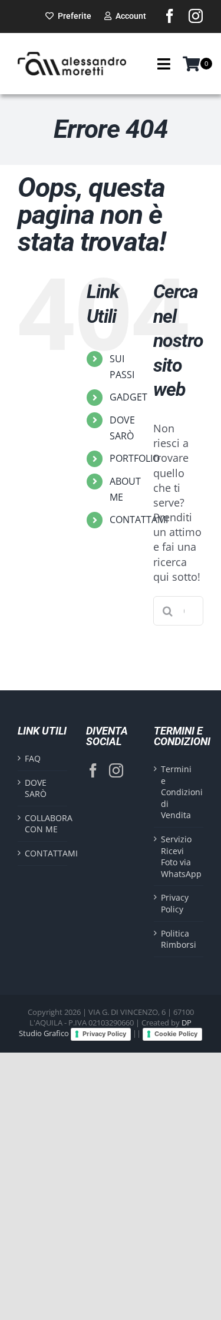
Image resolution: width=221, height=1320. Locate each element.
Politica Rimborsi (178, 939)
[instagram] (196, 16)
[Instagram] (116, 770)
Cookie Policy (175, 1034)
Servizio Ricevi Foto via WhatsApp (179, 856)
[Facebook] (93, 770)
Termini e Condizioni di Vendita (179, 792)
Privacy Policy (175, 903)
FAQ (33, 758)
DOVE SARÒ (36, 788)
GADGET (128, 397)
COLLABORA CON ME (43, 823)
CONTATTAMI (139, 519)
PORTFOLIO (135, 458)
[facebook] (170, 16)
